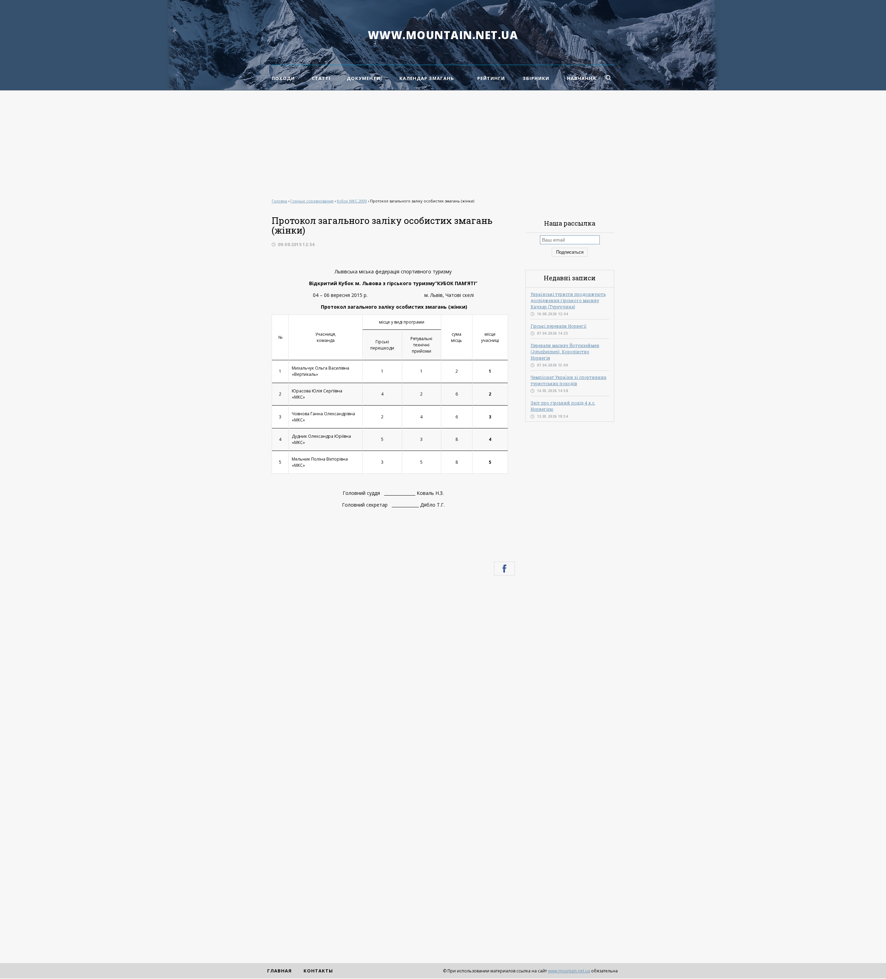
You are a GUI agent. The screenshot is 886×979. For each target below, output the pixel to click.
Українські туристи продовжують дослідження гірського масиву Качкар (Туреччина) (568, 300)
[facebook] (504, 568)
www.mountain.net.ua (443, 35)
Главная (279, 971)
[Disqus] (393, 673)
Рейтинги (491, 78)
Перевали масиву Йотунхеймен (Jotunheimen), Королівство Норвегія (565, 352)
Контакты (318, 971)
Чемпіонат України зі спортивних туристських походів (568, 380)
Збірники (536, 78)
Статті (321, 78)
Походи (283, 78)
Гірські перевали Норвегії (559, 326)
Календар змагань (426, 78)
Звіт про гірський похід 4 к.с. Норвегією (563, 406)
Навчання (581, 78)
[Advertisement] (443, 142)
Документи (363, 78)
